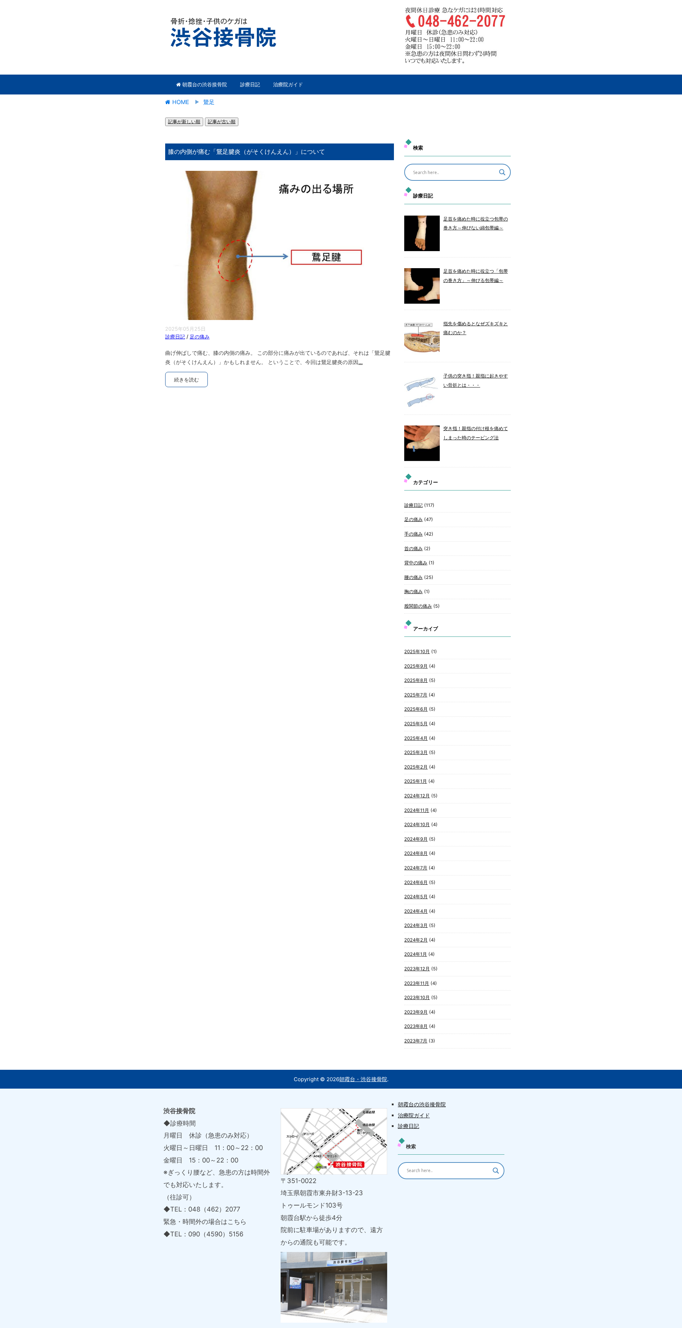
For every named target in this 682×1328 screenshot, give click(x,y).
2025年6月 (416, 709)
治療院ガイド (288, 84)
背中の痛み (415, 562)
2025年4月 (416, 738)
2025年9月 (416, 666)
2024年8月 (416, 853)
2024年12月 (417, 795)
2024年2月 (416, 940)
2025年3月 (416, 752)
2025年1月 (415, 781)
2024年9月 (416, 839)
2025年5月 (416, 723)
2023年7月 (415, 1041)
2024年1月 (415, 954)
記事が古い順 (222, 121)
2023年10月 (417, 997)
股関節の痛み (418, 606)
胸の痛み (413, 591)
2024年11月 (416, 810)
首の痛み (413, 548)
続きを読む (186, 379)
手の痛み (413, 534)
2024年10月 (417, 824)
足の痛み (200, 337)
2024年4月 (416, 911)
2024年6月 (416, 882)
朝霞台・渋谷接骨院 (363, 1079)
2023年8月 (416, 1026)
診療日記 (250, 84)
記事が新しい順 (184, 121)
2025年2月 (416, 767)
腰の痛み (413, 577)
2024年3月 (416, 925)
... (360, 362)
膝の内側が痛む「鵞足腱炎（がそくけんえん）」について (246, 151)
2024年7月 (415, 868)
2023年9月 (416, 1012)
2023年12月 (417, 968)
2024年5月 (416, 896)
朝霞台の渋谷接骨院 (204, 84)
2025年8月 (416, 680)
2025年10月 (417, 651)
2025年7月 (415, 695)
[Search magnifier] (502, 172)
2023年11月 (416, 983)
